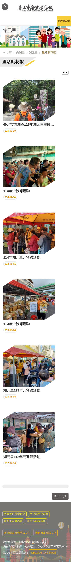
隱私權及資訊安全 (45, 532)
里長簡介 (21, 20)
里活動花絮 (64, 20)
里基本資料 (35, 20)
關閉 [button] (65, 73)
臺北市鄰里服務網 (35, 8)
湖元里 (33, 52)
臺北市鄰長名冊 (36, 521)
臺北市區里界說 (13, 521)
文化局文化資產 (39, 513)
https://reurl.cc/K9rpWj (43, 552)
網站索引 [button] (5, 6)
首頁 (9, 52)
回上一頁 (60, 496)
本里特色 (49, 20)
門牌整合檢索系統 (14, 513)
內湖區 (20, 52)
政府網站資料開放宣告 (17, 532)
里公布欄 (7, 20)
